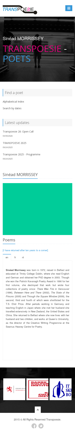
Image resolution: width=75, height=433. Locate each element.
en (7, 257)
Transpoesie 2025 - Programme (21, 154)
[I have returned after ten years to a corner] (25, 250)
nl (23, 257)
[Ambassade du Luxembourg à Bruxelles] (14, 389)
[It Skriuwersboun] (61, 389)
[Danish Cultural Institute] (37, 389)
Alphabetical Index (13, 101)
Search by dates (12, 108)
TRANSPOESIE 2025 (14, 143)
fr (15, 257)
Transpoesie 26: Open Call (18, 131)
